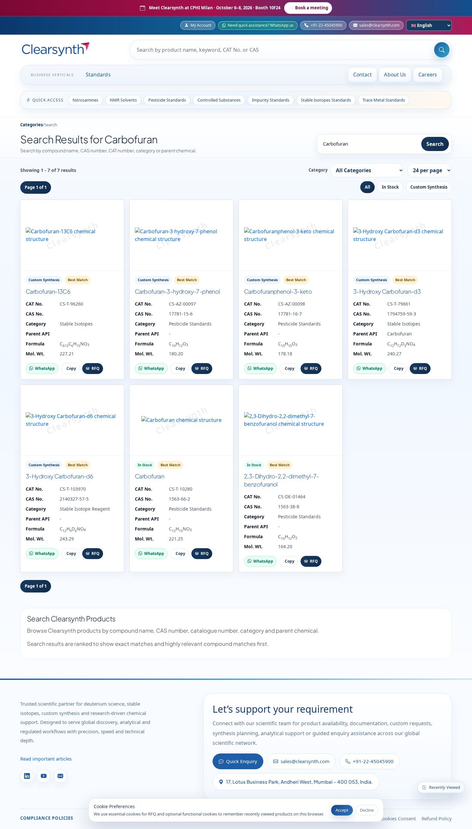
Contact (362, 74)
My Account (200, 25)
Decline (367, 810)
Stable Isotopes (76, 324)
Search (435, 143)
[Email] (60, 776)
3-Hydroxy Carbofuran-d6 (59, 476)
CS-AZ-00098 (291, 304)
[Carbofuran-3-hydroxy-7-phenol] (181, 235)
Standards (98, 74)
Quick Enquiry (241, 761)
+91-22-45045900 (326, 25)
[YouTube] (43, 776)
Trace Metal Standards (384, 100)
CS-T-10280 (180, 489)
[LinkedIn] (27, 776)
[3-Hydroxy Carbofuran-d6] (72, 420)
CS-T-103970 (73, 489)
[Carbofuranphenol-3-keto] (290, 235)
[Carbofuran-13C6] (72, 235)
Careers (427, 74)
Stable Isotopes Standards (326, 100)
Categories (31, 125)
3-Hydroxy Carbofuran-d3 (387, 291)
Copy (71, 368)
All (367, 187)
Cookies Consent (397, 818)
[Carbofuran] (181, 420)
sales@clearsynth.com (379, 25)
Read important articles (46, 758)
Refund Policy (437, 818)
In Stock (390, 187)
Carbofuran (399, 334)
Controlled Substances (218, 100)
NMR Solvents (123, 100)
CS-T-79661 (399, 304)
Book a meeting (311, 8)
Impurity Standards (270, 100)
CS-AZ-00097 (182, 304)
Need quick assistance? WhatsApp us (260, 25)
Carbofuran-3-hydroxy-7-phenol (177, 291)
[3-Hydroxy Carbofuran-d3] (399, 235)
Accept (342, 810)
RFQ (96, 368)
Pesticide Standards (167, 100)
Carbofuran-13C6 (48, 291)
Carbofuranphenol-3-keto (278, 291)
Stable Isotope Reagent (85, 509)
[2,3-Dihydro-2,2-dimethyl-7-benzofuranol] (290, 420)
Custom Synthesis (428, 187)
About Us (395, 74)
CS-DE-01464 (291, 497)
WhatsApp (45, 368)
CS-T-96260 (71, 304)
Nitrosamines (85, 100)
